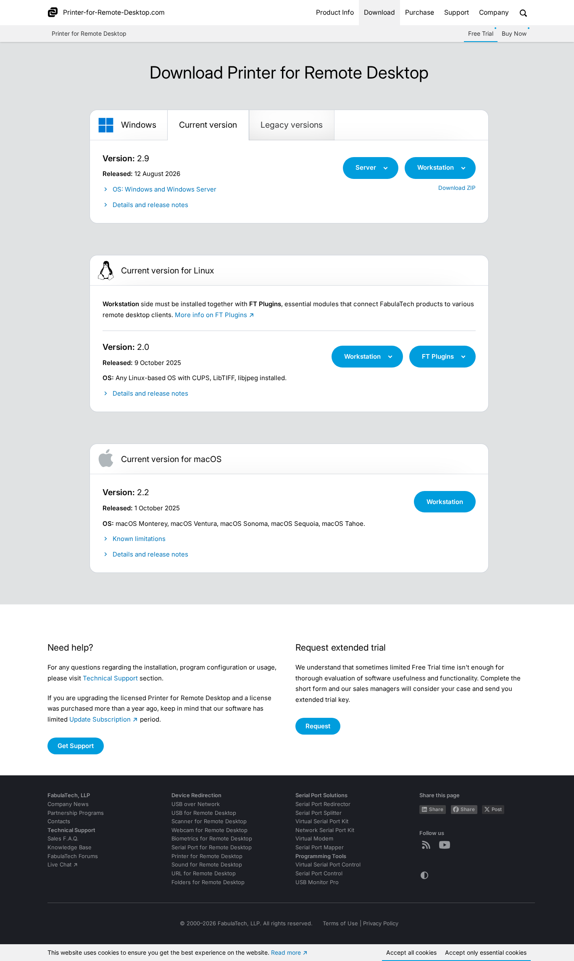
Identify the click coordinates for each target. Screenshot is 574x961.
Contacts (58, 821)
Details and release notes (150, 205)
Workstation (435, 167)
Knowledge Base (69, 847)
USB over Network (195, 804)
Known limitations (139, 539)
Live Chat (59, 864)
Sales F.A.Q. (63, 838)
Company (494, 12)
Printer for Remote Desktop (89, 33)
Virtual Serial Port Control (328, 864)
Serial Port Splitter (318, 813)
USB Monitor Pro (317, 882)
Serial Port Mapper (319, 847)
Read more (286, 952)
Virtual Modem (314, 838)
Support (456, 12)
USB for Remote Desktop (203, 813)
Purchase (419, 12)
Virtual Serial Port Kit (321, 821)
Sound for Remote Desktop (206, 864)
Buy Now (514, 33)
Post (497, 809)
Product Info (335, 12)
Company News (68, 804)
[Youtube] (446, 844)
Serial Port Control (318, 873)
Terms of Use (340, 923)
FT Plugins (438, 356)
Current (208, 125)
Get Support (76, 746)
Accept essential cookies (486, 952)
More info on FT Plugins (211, 315)
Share (436, 809)
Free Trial (480, 33)
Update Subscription (100, 719)
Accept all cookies (411, 952)
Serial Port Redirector (322, 804)
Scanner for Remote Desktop (209, 821)
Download (379, 12)
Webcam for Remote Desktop (209, 830)
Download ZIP (457, 187)
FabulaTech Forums (72, 856)
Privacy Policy (380, 923)
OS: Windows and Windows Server (164, 189)
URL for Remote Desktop (203, 873)
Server (365, 167)
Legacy (292, 125)
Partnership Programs (75, 813)
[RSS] (427, 844)
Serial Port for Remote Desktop (211, 847)
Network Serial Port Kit (324, 830)
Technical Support (110, 678)
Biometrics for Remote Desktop (211, 838)
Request (317, 726)
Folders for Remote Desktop (208, 882)
